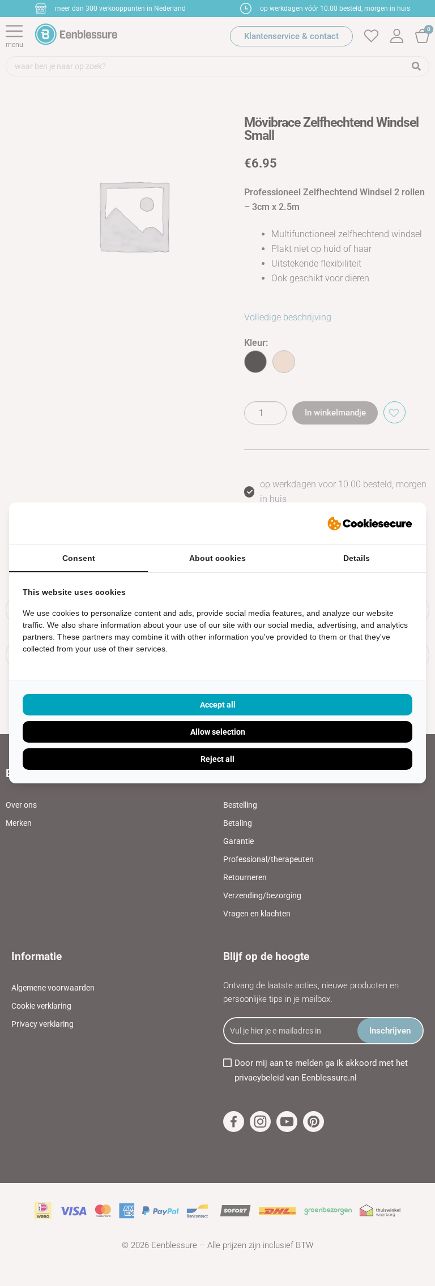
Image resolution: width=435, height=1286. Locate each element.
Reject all (217, 759)
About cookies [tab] (217, 558)
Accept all (218, 704)
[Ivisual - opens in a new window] (369, 523)
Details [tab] (356, 558)
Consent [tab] (78, 558)
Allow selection (217, 731)
